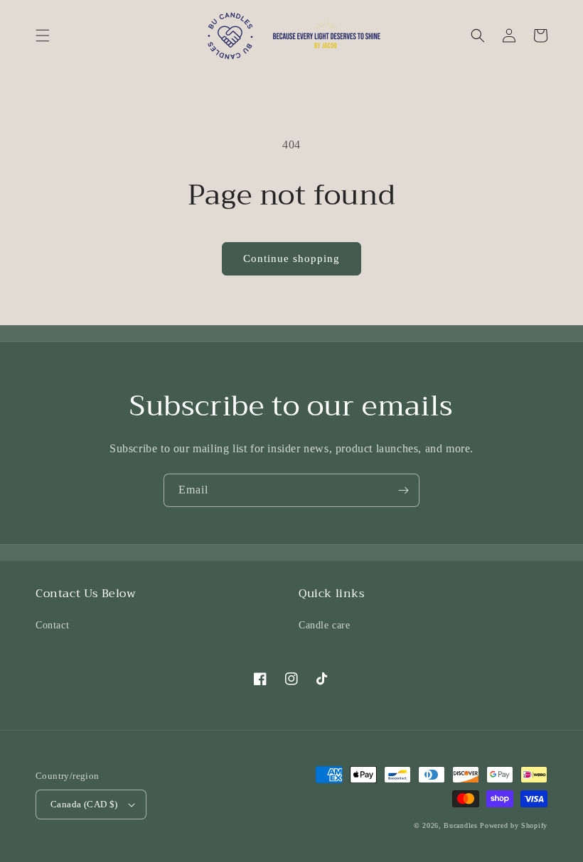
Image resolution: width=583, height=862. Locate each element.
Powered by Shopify (513, 825)
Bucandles (460, 825)
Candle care (325, 625)
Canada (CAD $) (84, 804)
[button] (42, 35)
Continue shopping (291, 258)
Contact (52, 625)
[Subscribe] (403, 490)
